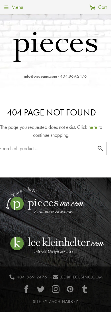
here (93, 127)
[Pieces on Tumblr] (84, 289)
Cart (102, 7)
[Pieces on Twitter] (41, 289)
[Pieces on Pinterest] (70, 289)
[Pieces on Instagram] (55, 289)
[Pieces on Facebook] (26, 289)
